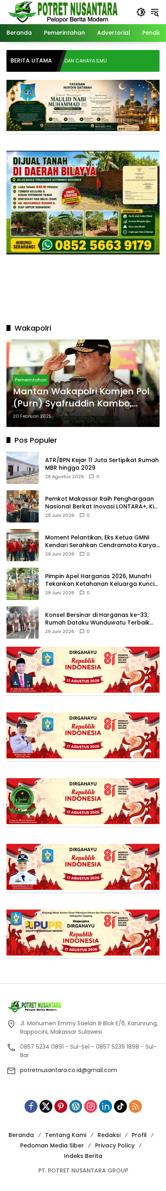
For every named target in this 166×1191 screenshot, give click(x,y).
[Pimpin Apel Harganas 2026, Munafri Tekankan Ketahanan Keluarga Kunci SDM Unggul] (22, 584)
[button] (141, 12)
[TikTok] (120, 1106)
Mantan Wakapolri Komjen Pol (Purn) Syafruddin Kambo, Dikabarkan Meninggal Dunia (81, 397)
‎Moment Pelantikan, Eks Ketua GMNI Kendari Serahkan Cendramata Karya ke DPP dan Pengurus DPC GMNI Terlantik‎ (100, 542)
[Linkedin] (105, 1106)
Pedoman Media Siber (52, 1145)
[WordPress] (75, 1106)
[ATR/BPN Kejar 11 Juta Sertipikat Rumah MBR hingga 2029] (22, 468)
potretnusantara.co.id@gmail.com (68, 1070)
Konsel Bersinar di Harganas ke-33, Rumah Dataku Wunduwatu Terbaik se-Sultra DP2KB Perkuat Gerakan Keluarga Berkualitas (97, 619)
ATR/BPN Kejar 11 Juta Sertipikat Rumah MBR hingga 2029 (102, 464)
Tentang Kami (65, 1135)
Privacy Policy (115, 1145)
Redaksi (109, 1135)
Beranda (21, 1135)
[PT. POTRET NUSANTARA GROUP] (64, 12)
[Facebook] (31, 1106)
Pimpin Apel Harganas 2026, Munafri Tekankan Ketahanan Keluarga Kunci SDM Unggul (99, 580)
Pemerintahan (31, 380)
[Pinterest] (60, 1106)
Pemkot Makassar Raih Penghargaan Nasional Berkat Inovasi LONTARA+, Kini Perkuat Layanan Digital (102, 503)
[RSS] (135, 1106)
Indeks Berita (83, 1156)
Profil (139, 1135)
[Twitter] (45, 1106)
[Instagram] (90, 1106)
